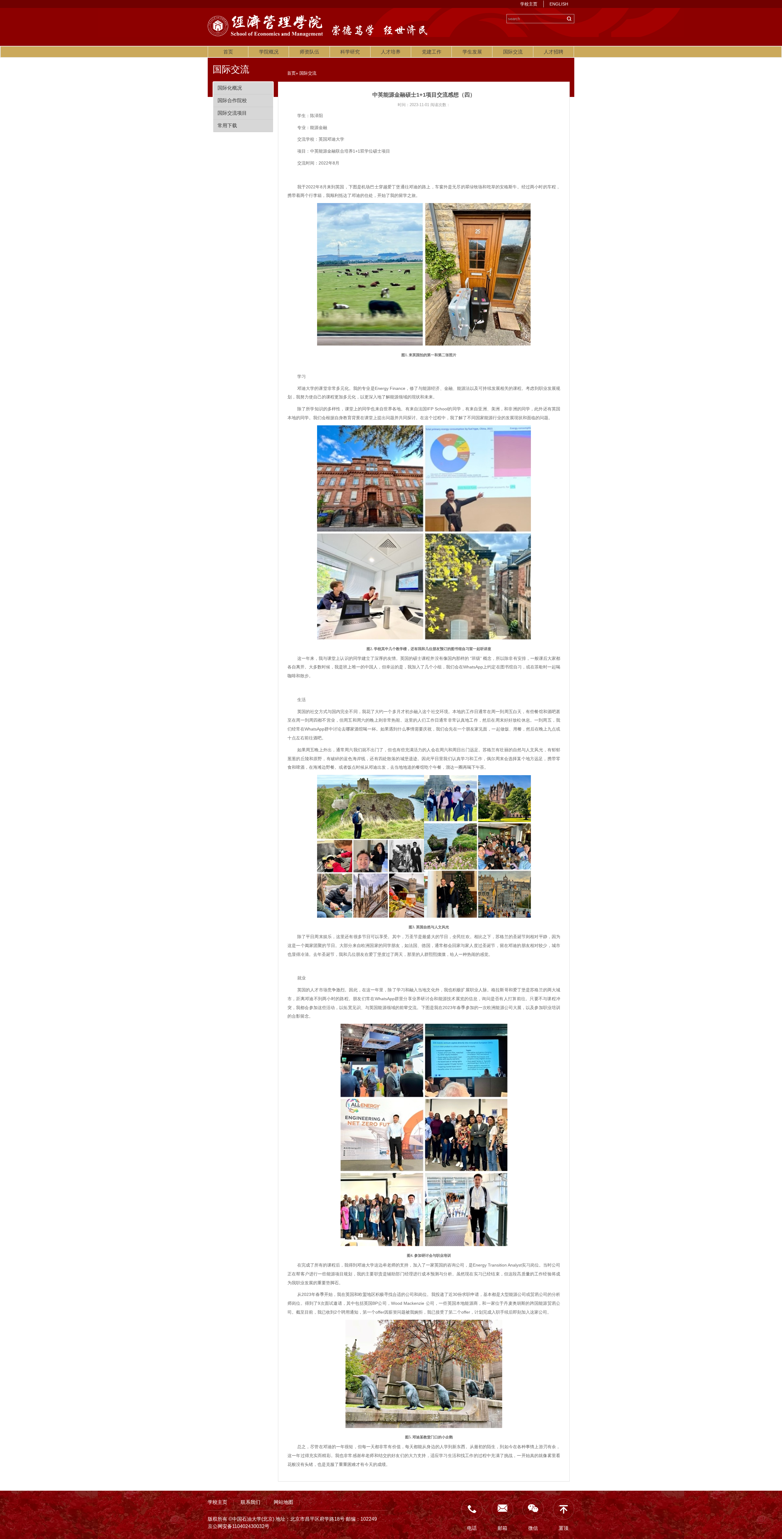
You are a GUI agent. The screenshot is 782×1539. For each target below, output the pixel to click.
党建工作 (431, 51)
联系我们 (250, 1502)
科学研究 (350, 51)
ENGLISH (559, 4)
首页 (228, 51)
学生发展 (472, 51)
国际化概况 (229, 88)
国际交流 (513, 51)
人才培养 (390, 51)
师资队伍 (309, 51)
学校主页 (528, 4)
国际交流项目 (232, 113)
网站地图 (283, 1502)
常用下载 (227, 125)
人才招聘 (553, 51)
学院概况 (269, 51)
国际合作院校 (232, 100)
